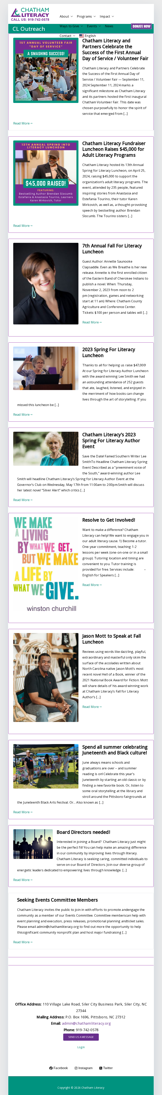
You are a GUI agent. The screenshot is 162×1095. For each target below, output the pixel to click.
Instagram (85, 1068)
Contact (65, 36)
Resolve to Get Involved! (108, 520)
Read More (21, 123)
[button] (71, 16)
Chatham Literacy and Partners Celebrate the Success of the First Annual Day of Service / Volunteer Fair (115, 49)
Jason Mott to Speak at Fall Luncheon (111, 639)
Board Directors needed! (83, 832)
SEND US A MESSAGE (81, 1037)
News (109, 26)
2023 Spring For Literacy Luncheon (108, 352)
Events (92, 26)
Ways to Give (69, 26)
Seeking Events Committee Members (57, 900)
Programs (84, 16)
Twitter (108, 1068)
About (64, 16)
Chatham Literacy (93, 1087)
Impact (105, 16)
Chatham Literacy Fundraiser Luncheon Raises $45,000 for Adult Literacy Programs (114, 149)
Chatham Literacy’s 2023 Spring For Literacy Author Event (111, 440)
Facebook (61, 1068)
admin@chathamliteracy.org (86, 1023)
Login (81, 1047)
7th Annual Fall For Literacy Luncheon (112, 248)
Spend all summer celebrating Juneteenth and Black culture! (115, 750)
